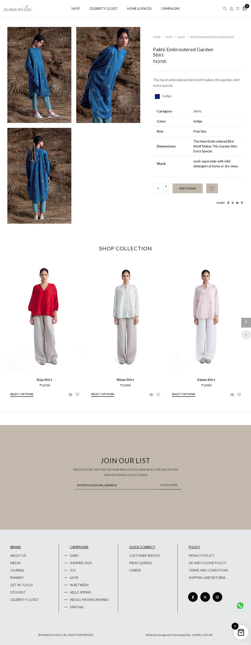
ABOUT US (18, 556)
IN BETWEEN (79, 585)
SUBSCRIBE (169, 485)
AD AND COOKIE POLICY (207, 563)
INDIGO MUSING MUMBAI (89, 600)
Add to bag (187, 188)
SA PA (74, 578)
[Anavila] (18, 9)
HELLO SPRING (80, 592)
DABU (74, 556)
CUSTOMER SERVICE (144, 556)
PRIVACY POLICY (201, 556)
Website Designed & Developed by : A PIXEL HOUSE (179, 635)
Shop (169, 37)
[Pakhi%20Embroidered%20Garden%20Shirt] (228, 203)
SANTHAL (77, 607)
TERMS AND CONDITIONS (208, 570)
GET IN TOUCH (21, 585)
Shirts (197, 111)
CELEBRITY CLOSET (24, 600)
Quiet (181, 37)
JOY (73, 570)
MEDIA (15, 563)
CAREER (135, 570)
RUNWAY (17, 578)
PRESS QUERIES (140, 563)
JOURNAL (17, 570)
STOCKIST (18, 592)
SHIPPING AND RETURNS (207, 578)
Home (157, 37)
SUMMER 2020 (81, 563)
